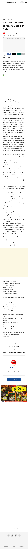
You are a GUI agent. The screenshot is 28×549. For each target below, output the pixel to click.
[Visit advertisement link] (14, 393)
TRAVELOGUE (9, 19)
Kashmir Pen (10, 33)
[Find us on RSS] (19, 535)
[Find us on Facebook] (8, 535)
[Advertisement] (14, 8)
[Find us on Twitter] (12, 535)
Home (4, 19)
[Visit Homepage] (11, 2)
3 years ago (18, 33)
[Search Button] (26, 2)
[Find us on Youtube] (16, 535)
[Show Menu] (2, 2)
